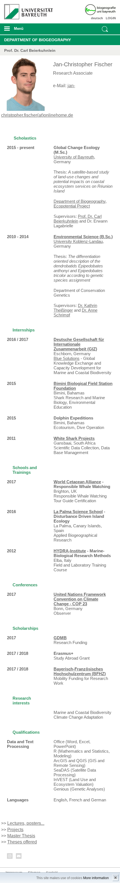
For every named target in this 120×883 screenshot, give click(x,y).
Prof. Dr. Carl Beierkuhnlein (78, 218)
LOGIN (111, 18)
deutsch (97, 18)
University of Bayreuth (74, 157)
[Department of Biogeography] (107, 9)
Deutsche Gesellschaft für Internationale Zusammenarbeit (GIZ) (79, 344)
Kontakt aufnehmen (19, 857)
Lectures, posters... (25, 823)
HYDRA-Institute (70, 550)
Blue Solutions (67, 358)
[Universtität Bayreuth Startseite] (27, 9)
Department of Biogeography (37, 40)
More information (96, 878)
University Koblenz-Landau (78, 241)
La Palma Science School (78, 511)
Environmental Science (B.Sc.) (83, 236)
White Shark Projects (74, 438)
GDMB (60, 637)
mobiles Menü (27, 30)
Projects (15, 829)
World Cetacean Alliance (77, 481)
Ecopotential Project (72, 206)
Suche (105, 29)
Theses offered (22, 842)
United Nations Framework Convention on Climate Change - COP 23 (80, 599)
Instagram (10, 857)
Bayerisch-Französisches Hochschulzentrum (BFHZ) (80, 671)
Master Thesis (21, 835)
